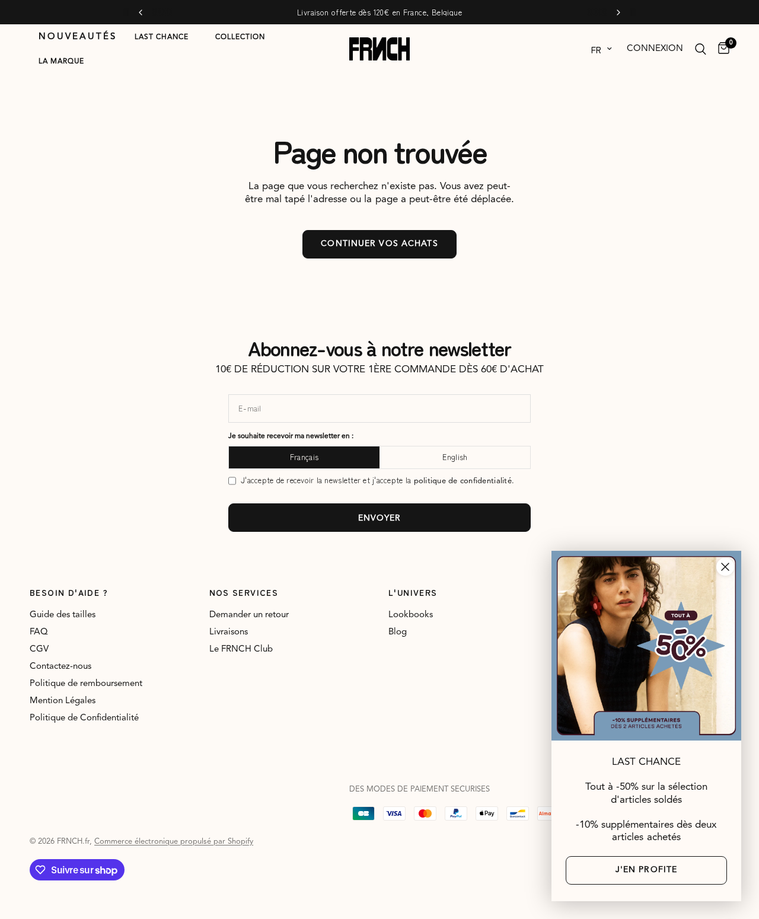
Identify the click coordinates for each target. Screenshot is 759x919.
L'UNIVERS (413, 592)
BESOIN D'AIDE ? (69, 592)
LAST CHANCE (162, 37)
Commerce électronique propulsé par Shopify (173, 841)
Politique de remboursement (86, 683)
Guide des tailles (62, 615)
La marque (61, 61)
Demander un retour (249, 615)
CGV (39, 649)
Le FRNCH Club (241, 649)
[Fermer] (725, 567)
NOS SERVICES (244, 592)
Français (304, 456)
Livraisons (228, 632)
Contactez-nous (60, 666)
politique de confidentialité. (464, 481)
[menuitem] (78, 37)
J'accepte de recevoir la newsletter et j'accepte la (377, 481)
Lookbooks (410, 615)
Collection (240, 37)
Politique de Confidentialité (84, 718)
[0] (720, 49)
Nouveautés (78, 37)
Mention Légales (62, 701)
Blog (397, 632)
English (455, 456)
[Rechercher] (700, 49)
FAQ (39, 632)
